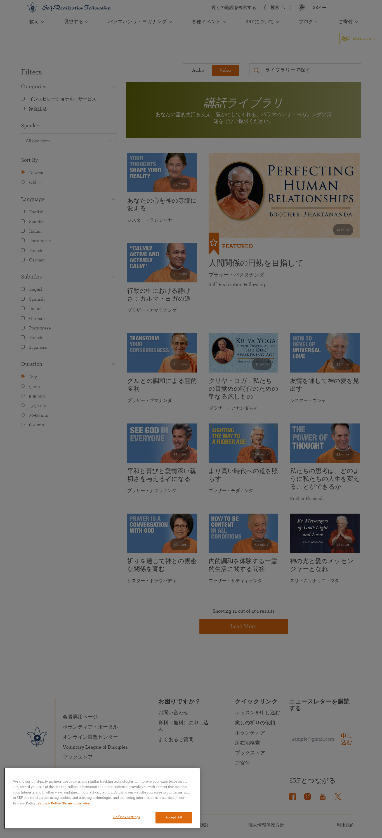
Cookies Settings (126, 817)
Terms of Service (76, 803)
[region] (102, 798)
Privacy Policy (49, 803)
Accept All (173, 817)
